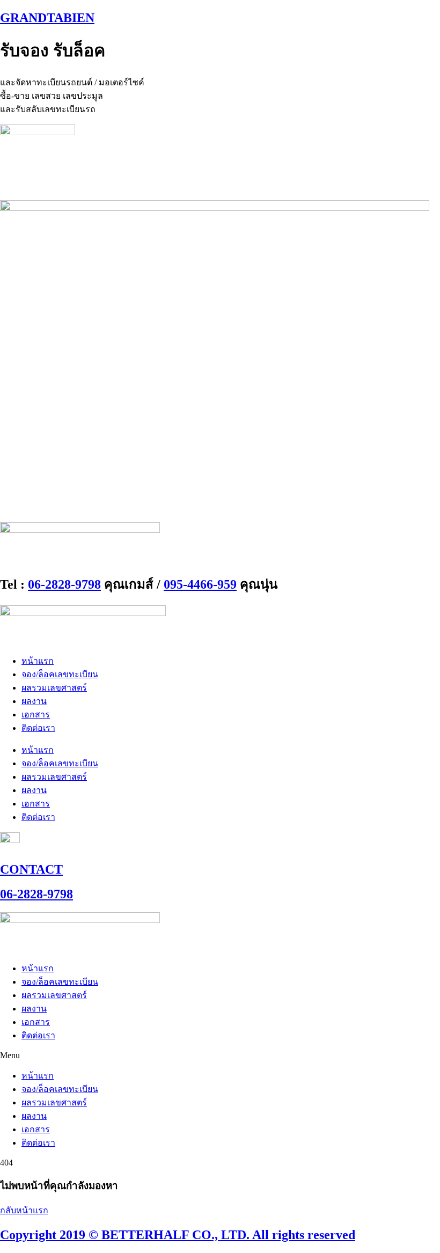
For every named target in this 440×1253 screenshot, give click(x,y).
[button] (220, 1055)
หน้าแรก (37, 660)
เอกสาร (35, 714)
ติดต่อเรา (38, 727)
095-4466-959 (200, 584)
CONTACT (31, 869)
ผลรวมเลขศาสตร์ (54, 687)
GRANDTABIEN (47, 18)
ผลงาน (34, 701)
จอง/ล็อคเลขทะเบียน (59, 674)
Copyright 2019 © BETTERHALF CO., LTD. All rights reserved (177, 1235)
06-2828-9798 (64, 584)
